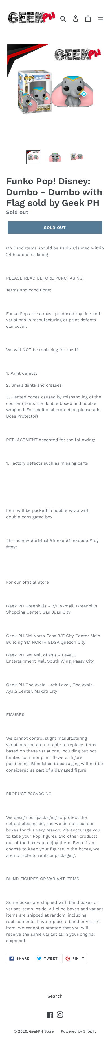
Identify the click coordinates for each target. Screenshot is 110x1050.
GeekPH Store (41, 1031)
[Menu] (100, 18)
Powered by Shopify (78, 1031)
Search (55, 996)
